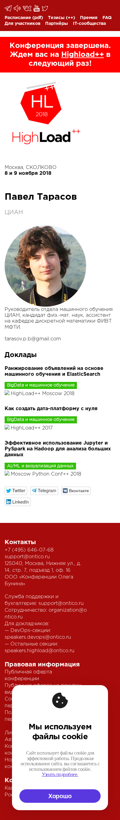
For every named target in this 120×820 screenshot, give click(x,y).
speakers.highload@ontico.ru (39, 651)
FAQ (107, 18)
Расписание (18, 18)
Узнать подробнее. (60, 774)
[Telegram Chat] (9, 8)
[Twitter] (45, 8)
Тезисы (56, 18)
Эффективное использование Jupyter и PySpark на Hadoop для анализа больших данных (58, 449)
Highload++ (82, 54)
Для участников (22, 24)
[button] (16, 491)
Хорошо (60, 796)
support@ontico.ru (27, 557)
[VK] (27, 8)
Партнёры (56, 24)
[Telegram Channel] (18, 8)
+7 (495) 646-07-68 (29, 550)
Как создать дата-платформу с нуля (51, 408)
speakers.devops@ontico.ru (38, 637)
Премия (89, 18)
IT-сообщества (89, 24)
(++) (70, 18)
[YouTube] (37, 8)
